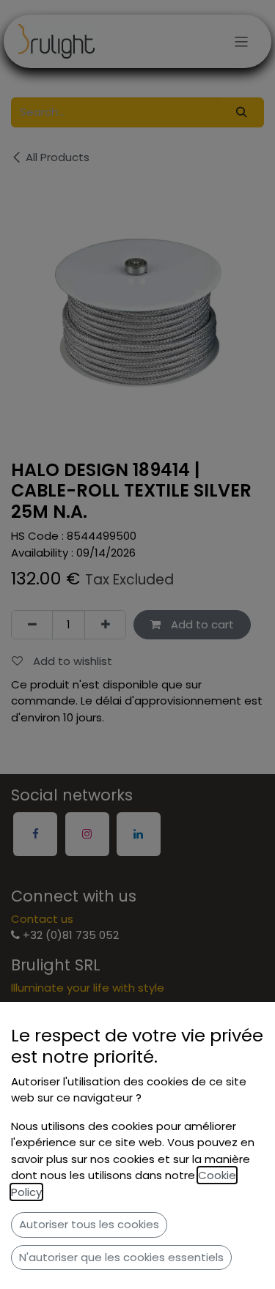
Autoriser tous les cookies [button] (89, 1224)
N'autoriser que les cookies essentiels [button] (121, 1257)
